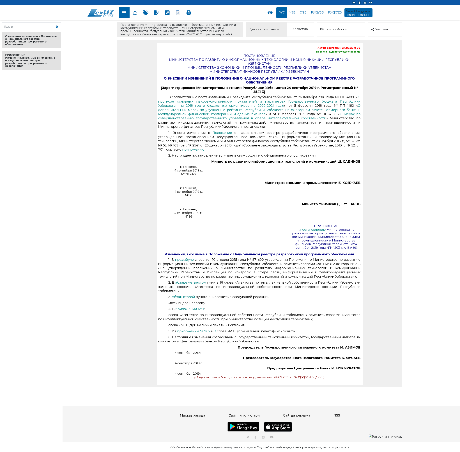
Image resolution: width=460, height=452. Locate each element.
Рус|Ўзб (317, 12)
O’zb (303, 12)
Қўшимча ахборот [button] (333, 29)
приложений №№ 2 (193, 331)
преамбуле (185, 260)
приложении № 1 (189, 309)
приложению (193, 150)
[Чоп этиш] (188, 12)
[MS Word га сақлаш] (167, 12)
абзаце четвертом (191, 282)
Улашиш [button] (381, 29)
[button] (31, 40)
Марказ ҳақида (192, 415)
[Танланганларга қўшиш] (135, 12)
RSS (337, 415)
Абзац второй (184, 297)
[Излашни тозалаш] (57, 26)
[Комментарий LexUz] (156, 12)
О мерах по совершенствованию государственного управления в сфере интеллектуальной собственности (259, 116)
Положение (223, 133)
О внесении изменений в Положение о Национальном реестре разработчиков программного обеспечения (31, 40)
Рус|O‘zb (335, 12)
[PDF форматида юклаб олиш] (178, 12)
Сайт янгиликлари (244, 415)
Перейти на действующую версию (338, 51)
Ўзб (292, 12)
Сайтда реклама (296, 415)
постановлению (313, 229)
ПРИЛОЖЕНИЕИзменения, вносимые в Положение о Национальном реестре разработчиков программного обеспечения (30, 60)
